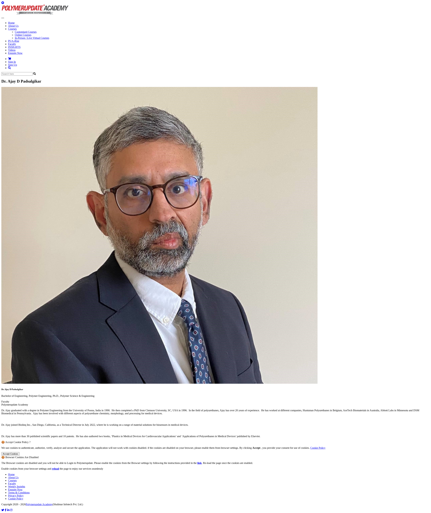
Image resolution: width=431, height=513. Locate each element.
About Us (13, 25)
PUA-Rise (13, 41)
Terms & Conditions (19, 492)
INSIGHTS (14, 47)
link (199, 463)
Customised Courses (26, 31)
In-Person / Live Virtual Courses (32, 37)
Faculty (12, 44)
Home (11, 22)
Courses (12, 480)
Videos (11, 50)
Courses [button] (12, 28)
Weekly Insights (16, 486)
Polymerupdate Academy (39, 504)
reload (55, 468)
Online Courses (23, 34)
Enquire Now (15, 53)
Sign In (12, 61)
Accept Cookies (10, 454)
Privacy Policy (16, 495)
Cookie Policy (317, 447)
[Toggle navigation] (2, 17)
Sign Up (12, 64)
